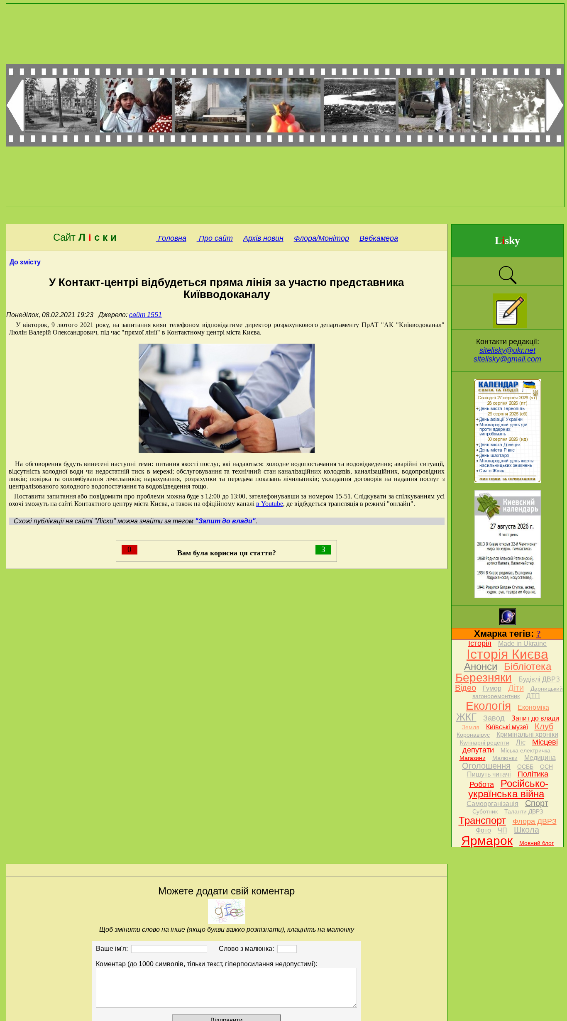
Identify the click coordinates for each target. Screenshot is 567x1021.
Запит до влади (535, 718)
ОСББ (525, 766)
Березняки (483, 677)
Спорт (536, 803)
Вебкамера (378, 238)
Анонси (480, 666)
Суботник (485, 811)
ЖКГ (466, 717)
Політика (533, 774)
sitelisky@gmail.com (507, 359)
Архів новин (263, 238)
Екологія (488, 705)
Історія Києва (507, 654)
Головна (171, 238)
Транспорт (482, 820)
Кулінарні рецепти (484, 742)
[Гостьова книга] (510, 325)
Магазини (472, 758)
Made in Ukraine (522, 643)
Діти (516, 687)
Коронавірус (473, 734)
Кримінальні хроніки (527, 734)
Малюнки (505, 758)
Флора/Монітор (321, 238)
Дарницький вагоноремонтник (517, 692)
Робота (481, 784)
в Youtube (269, 503)
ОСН (546, 766)
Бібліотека (527, 666)
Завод (494, 718)
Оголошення (486, 765)
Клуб (544, 726)
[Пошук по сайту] (507, 283)
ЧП (502, 830)
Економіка (533, 707)
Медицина (540, 757)
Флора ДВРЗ (535, 821)
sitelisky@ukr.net (507, 350)
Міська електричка (525, 750)
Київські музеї (507, 726)
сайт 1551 (145, 314)
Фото (483, 830)
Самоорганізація (492, 803)
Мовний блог (536, 843)
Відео (465, 687)
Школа (526, 829)
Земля (470, 727)
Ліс (520, 742)
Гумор (492, 688)
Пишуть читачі (489, 774)
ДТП (533, 695)
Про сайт (215, 238)
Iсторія (479, 643)
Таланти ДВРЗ (523, 811)
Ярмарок (487, 841)
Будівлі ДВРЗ (539, 679)
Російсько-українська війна (508, 788)
